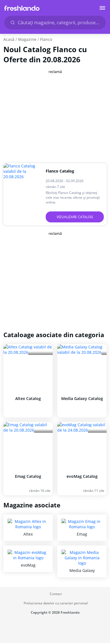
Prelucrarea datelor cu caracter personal (56, 603)
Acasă (8, 39)
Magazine (27, 39)
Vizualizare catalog (75, 217)
